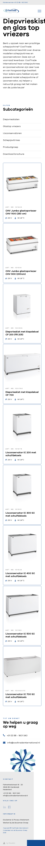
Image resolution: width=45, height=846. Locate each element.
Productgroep (10, 147)
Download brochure (13, 154)
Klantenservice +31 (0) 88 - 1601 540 (15, 2)
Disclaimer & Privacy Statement (16, 820)
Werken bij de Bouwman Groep (15, 823)
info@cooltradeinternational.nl (23, 743)
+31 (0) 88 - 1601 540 (17, 736)
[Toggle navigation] (39, 11)
